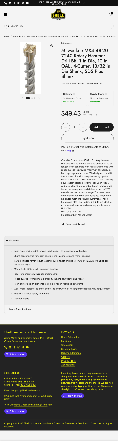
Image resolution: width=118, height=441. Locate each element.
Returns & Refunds (71, 352)
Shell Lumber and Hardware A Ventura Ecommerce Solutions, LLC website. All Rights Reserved (58, 425)
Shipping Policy (69, 348)
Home (6, 36)
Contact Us (67, 344)
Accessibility (68, 364)
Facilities (66, 341)
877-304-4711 (25, 378)
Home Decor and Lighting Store (30, 404)
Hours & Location (70, 337)
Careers (65, 356)
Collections (18, 36)
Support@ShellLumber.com (25, 390)
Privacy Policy (68, 360)
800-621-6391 (28, 384)
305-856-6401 (26, 381)
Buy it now (87, 138)
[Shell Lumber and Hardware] (58, 14)
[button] (111, 14)
